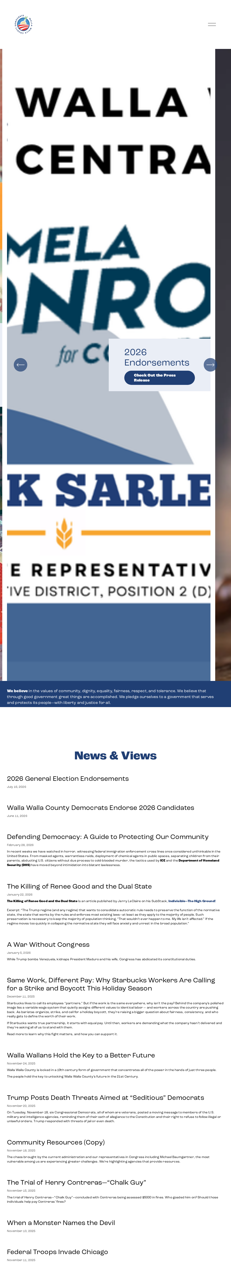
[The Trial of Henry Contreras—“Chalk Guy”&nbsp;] (115, 1173)
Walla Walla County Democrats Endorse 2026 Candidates (100, 808)
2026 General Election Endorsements (68, 778)
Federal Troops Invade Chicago (57, 1252)
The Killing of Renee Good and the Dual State (79, 886)
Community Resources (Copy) (56, 1142)
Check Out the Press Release (155, 378)
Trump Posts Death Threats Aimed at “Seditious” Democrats (105, 1098)
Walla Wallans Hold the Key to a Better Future (81, 1055)
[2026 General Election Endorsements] (68, 769)
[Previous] (20, 365)
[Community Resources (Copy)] (115, 1133)
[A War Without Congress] (102, 935)
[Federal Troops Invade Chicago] (115, 1242)
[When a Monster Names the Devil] (61, 1213)
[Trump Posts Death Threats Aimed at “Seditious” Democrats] (115, 1088)
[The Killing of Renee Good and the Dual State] (115, 877)
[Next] (210, 365)
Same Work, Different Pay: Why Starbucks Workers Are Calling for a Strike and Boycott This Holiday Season (111, 984)
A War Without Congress (48, 944)
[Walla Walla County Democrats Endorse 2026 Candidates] (100, 798)
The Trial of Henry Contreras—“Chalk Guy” (77, 1182)
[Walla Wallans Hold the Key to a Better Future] (112, 1046)
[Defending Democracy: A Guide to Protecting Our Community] (115, 827)
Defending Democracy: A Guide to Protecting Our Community (108, 837)
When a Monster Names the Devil (61, 1223)
